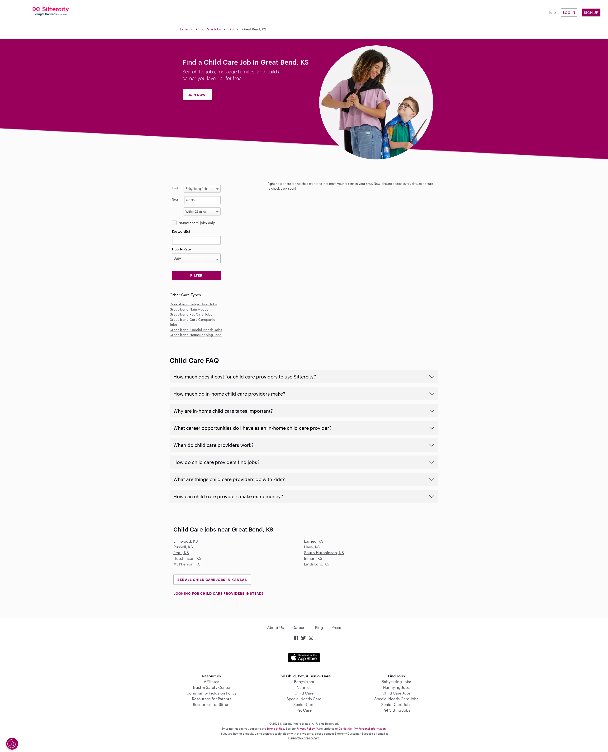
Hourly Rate (181, 249)
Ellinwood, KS (185, 541)
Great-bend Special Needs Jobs (196, 330)
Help (551, 12)
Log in (569, 12)
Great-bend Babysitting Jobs (193, 304)
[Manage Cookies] (12, 744)
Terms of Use (275, 728)
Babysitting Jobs (396, 681)
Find (175, 188)
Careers (299, 627)
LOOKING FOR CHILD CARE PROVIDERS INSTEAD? (218, 593)
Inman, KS (313, 558)
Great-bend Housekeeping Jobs (196, 335)
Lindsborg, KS (316, 564)
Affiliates (211, 681)
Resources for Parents (211, 698)
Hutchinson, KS (187, 558)
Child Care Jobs (208, 29)
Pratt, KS (181, 552)
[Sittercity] (50, 11)
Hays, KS (312, 547)
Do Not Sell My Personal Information (362, 728)
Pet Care (304, 710)
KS (231, 29)
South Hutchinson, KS (324, 552)
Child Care (304, 693)
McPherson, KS (186, 564)
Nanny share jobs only (197, 223)
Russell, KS (183, 547)
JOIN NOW (196, 95)
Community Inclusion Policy (211, 693)
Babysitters (304, 681)
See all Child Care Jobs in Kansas (212, 580)
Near (175, 199)
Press (336, 627)
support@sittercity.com (303, 737)
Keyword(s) (181, 231)
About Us (275, 627)
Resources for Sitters (211, 704)
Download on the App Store (304, 657)
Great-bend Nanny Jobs (189, 309)
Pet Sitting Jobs (396, 710)
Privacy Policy (305, 728)
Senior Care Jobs (396, 704)
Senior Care (303, 704)
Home (183, 29)
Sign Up (591, 12)
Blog (319, 627)
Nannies (304, 687)
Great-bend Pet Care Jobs (191, 314)
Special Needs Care (303, 698)
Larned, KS (313, 541)
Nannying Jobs (396, 687)
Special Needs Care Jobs (396, 698)
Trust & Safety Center (211, 687)
